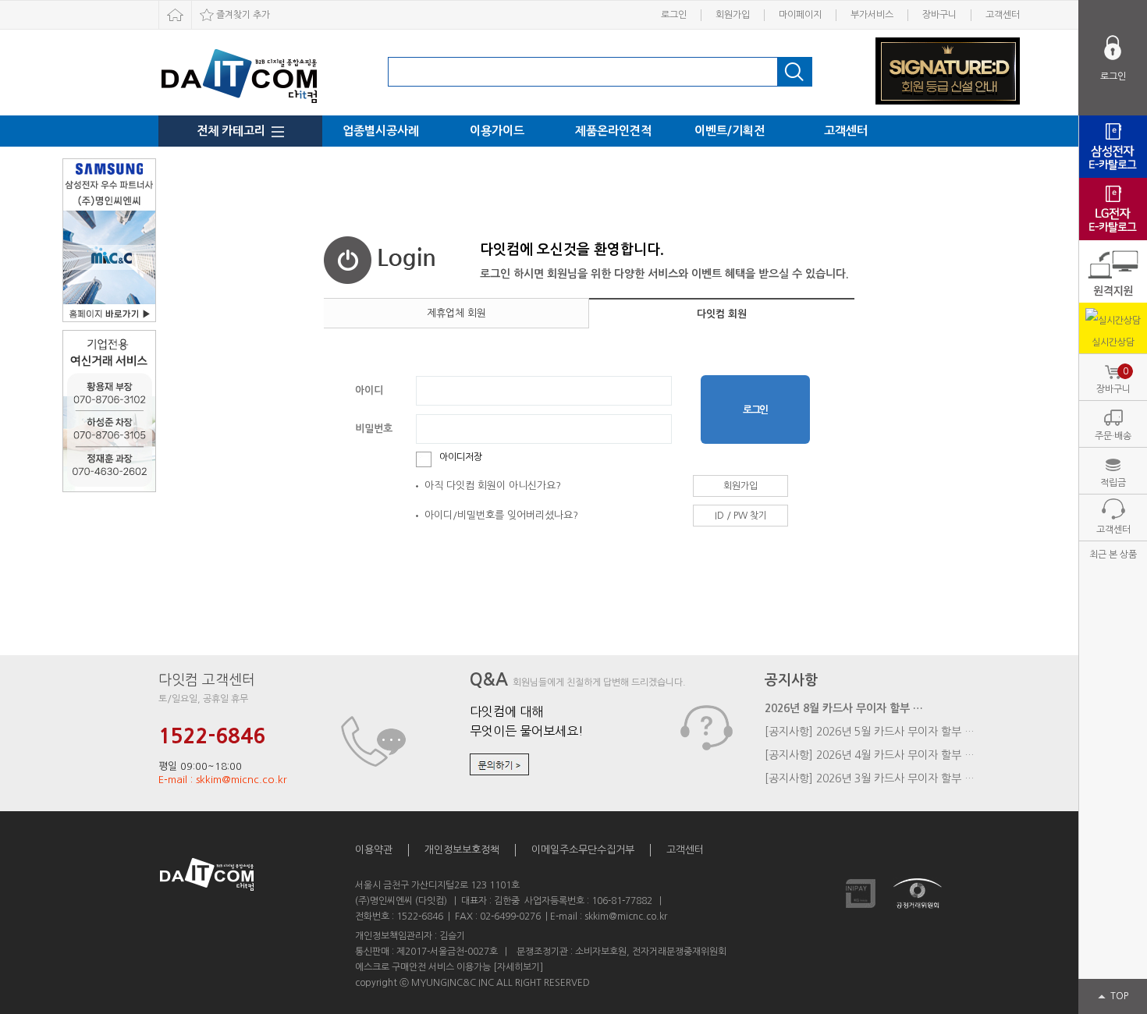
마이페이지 (800, 15)
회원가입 (733, 15)
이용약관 (373, 850)
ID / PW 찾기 (741, 515)
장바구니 (939, 15)
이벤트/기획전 (729, 130)
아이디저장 (460, 457)
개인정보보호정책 (461, 850)
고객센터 (1002, 15)
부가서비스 (871, 15)
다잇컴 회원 (722, 314)
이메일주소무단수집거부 (582, 850)
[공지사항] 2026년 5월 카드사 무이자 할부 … (870, 731)
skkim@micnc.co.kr (625, 916)
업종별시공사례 (381, 130)
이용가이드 (497, 130)
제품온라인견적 (613, 130)
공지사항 (791, 680)
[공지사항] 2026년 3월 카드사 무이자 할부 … (870, 778)
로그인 (674, 15)
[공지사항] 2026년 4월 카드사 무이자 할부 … (870, 755)
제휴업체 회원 (456, 313)
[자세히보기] (518, 967)
